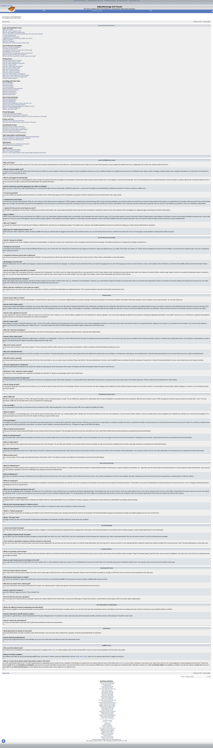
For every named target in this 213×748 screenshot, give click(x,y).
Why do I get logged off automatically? (14, 32)
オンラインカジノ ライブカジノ (107, 719)
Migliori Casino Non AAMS (107, 733)
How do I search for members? (12, 131)
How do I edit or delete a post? (12, 62)
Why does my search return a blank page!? (15, 129)
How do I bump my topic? (10, 78)
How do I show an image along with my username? (18, 53)
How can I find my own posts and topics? (15, 132)
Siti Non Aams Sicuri (107, 726)
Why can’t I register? (9, 41)
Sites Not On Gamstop (107, 691)
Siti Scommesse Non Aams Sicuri (107, 728)
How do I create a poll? (9, 65)
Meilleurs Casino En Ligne (107, 729)
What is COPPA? (8, 40)
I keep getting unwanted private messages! (15, 115)
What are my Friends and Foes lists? (13, 120)
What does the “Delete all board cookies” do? (16, 43)
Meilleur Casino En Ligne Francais (107, 705)
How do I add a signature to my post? (13, 63)
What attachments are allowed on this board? (16, 144)
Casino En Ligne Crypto (107, 713)
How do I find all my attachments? (12, 145)
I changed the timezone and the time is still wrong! (17, 50)
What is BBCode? (8, 82)
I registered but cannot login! (11, 37)
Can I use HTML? (8, 84)
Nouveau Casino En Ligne (107, 736)
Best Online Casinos (107, 690)
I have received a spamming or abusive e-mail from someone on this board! (25, 116)
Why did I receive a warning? (11, 72)
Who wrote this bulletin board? (12, 149)
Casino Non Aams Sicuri (107, 710)
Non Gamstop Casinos (107, 701)
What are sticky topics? (9, 91)
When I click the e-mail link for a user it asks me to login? (19, 56)
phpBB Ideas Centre (81, 656)
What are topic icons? (9, 94)
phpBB (99, 739)
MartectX (121, 740)
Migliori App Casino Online (107, 712)
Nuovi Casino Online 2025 (107, 684)
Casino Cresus (107, 724)
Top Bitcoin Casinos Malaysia (107, 730)
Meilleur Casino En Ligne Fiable (107, 706)
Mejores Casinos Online (107, 738)
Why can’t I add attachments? (11, 71)
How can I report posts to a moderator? (14, 74)
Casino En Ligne (107, 735)
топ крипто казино (107, 720)
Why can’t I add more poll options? (13, 66)
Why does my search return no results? (14, 128)
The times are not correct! (10, 48)
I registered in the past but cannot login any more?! (17, 38)
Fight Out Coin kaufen (97, 10)
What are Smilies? (8, 85)
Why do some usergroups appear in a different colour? (19, 106)
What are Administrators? (10, 98)
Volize (100, 740)
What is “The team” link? (10, 109)
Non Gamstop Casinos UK (107, 696)
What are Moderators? (9, 100)
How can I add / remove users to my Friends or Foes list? (19, 122)
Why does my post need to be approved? (15, 77)
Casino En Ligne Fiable (107, 695)
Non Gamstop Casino (107, 687)
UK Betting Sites (107, 685)
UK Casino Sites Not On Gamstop (107, 689)
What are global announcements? (13, 88)
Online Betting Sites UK (107, 708)
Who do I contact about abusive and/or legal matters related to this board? (24, 152)
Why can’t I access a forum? (11, 69)
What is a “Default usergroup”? (12, 107)
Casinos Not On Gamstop (107, 707)
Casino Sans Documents (107, 717)
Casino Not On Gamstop (107, 686)
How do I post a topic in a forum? (12, 60)
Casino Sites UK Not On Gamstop (107, 711)
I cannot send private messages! (12, 113)
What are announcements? (11, 90)
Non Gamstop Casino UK (107, 692)
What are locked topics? (10, 93)
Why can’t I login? (8, 29)
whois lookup (123, 663)
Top (3, 166)
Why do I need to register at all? (12, 31)
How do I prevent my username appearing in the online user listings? (23, 34)
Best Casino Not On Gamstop (107, 682)
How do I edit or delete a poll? (11, 68)
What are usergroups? (9, 101)
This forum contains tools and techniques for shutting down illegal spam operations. (109, 9)
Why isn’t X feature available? (11, 151)
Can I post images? (8, 87)
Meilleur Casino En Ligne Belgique (107, 715)
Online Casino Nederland (107, 697)
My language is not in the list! (11, 51)
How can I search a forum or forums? (13, 126)
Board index (6, 21)
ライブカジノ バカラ (107, 721)
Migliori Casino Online (107, 731)
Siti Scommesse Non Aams (107, 716)
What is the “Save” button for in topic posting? (16, 75)
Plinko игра (107, 723)
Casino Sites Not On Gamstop (107, 704)
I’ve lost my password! (9, 35)
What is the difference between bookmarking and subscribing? (21, 136)
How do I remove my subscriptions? (13, 139)
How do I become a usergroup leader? (14, 104)
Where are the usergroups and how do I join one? (17, 103)
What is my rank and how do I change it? (14, 54)
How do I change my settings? (11, 47)
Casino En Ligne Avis (107, 725)
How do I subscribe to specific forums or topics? (17, 138)
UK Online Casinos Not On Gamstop (107, 700)
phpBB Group (51, 650)
